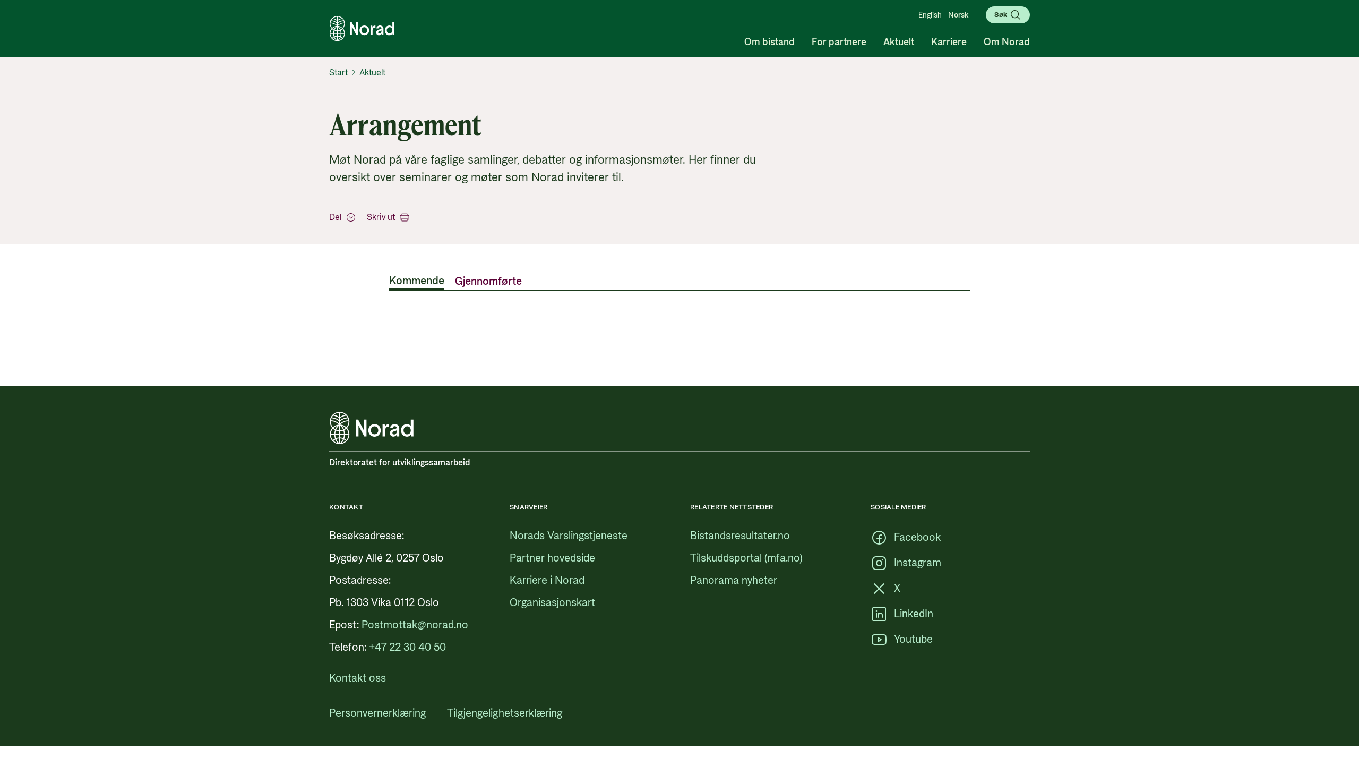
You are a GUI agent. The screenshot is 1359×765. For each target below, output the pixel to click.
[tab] (416, 282)
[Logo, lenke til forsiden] (362, 28)
